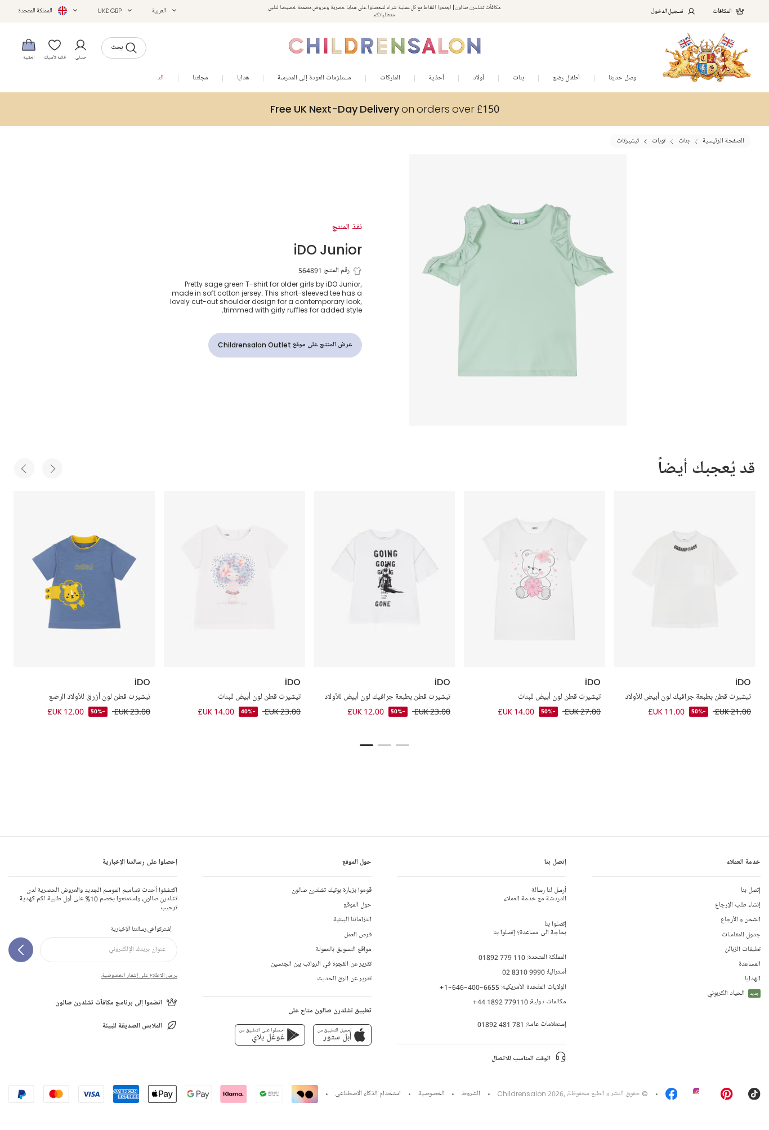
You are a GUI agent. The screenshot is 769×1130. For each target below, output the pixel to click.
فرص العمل (358, 935)
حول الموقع (357, 905)
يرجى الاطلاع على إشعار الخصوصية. (139, 975)
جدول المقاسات (741, 935)
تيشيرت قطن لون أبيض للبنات (259, 697)
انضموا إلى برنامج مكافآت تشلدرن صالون (108, 1003)
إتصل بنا (751, 890)
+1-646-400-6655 (469, 987)
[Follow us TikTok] (754, 1097)
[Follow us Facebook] (671, 1097)
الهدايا (753, 979)
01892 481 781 (500, 1024)
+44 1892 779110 (500, 1002)
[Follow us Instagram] (699, 1097)
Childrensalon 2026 (530, 1093)
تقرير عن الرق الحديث (344, 979)
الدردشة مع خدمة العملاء (535, 895)
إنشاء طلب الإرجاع (738, 905)
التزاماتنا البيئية (352, 919)
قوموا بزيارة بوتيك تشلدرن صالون (332, 890)
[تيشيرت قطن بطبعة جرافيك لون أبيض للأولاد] (384, 579)
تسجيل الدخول (667, 11)
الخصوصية (431, 1093)
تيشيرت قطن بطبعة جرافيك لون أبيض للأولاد (387, 697)
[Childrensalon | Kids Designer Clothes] (707, 57)
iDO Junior (328, 249)
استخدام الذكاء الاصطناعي (368, 1093)
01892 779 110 (502, 957)
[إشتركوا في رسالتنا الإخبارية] (20, 949)
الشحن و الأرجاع (741, 919)
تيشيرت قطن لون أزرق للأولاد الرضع (99, 697)
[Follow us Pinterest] (727, 1097)
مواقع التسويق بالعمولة (344, 949)
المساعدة (750, 964)
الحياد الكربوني (733, 993)
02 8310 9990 (523, 972)
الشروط (471, 1093)
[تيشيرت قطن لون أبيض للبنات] (234, 579)
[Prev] (24, 468)
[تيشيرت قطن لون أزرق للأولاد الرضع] (84, 579)
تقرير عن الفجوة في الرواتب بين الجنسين (321, 964)
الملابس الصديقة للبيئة (132, 1026)
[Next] (52, 468)
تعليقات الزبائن (743, 949)
